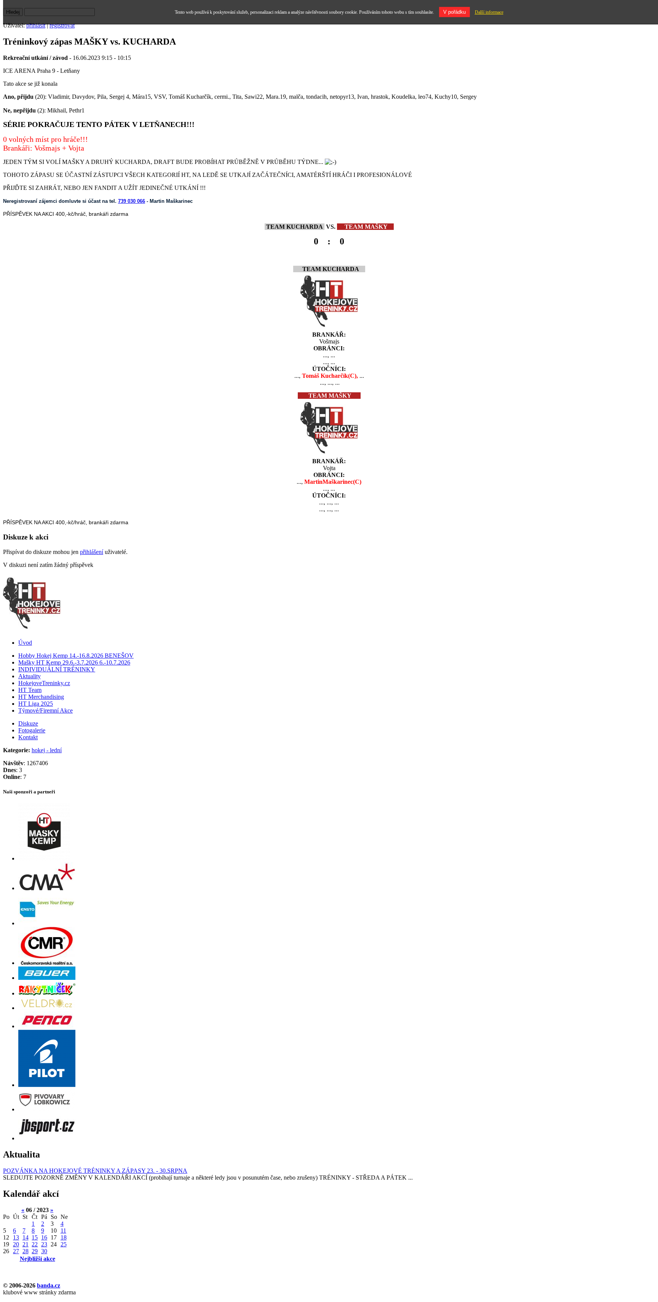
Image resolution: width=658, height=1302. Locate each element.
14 (25, 1237)
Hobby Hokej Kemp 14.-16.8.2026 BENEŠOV (76, 655)
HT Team (30, 690)
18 (64, 1237)
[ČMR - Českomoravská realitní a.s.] (46, 963)
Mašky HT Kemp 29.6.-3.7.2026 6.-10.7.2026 (74, 662)
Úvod (25, 642)
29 (35, 1251)
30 (44, 1251)
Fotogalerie (31, 730)
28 (25, 1251)
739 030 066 (131, 201)
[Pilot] (46, 1085)
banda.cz (48, 1285)
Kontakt (28, 737)
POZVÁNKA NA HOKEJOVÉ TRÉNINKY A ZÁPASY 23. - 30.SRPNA (95, 1170)
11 (63, 1230)
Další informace (489, 12)
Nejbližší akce (37, 1258)
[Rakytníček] (46, 993)
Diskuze (28, 723)
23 (44, 1244)
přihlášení (91, 552)
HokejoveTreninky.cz (44, 683)
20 (16, 1244)
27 (16, 1251)
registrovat (62, 25)
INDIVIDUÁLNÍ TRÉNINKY (56, 669)
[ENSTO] (46, 923)
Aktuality (29, 676)
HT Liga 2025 (35, 703)
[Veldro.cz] (46, 1008)
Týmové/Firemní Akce (45, 710)
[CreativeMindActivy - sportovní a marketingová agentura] (46, 888)
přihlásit (35, 25)
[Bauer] (46, 977)
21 (25, 1244)
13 (16, 1237)
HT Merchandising (41, 697)
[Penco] (46, 1026)
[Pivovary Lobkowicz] (46, 1109)
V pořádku (454, 12)
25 (64, 1244)
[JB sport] (46, 1138)
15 (35, 1237)
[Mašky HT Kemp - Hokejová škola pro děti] (44, 858)
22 (35, 1244)
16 (44, 1237)
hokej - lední (47, 750)
